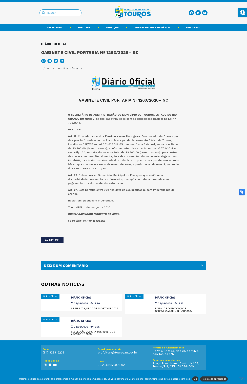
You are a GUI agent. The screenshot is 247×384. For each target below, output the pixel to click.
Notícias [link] (84, 27)
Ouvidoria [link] (193, 27)
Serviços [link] (112, 27)
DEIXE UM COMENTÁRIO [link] (66, 265)
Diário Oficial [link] (81, 297)
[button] (43, 61)
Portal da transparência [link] (152, 27)
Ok (195, 378)
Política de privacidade (214, 378)
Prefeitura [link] (55, 27)
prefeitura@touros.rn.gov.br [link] (117, 352)
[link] (242, 12)
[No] (241, 378)
